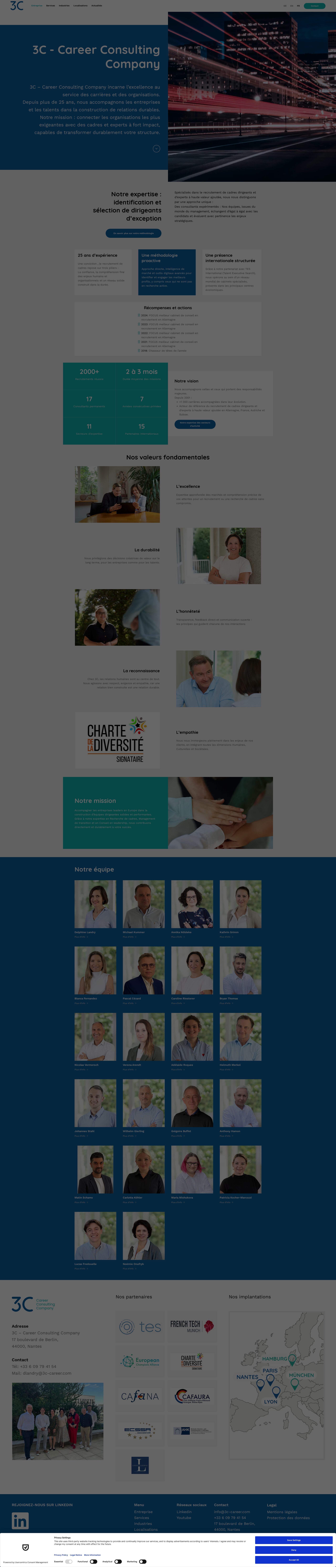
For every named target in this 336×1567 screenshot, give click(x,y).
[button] (259, 738)
